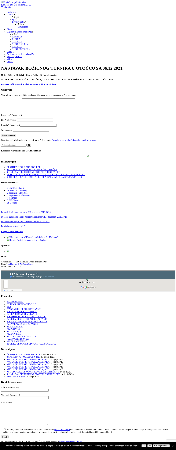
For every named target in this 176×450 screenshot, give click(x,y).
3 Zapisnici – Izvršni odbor (19, 195)
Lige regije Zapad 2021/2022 (19, 32)
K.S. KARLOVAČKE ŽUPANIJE (22, 314)
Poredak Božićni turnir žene (43, 84)
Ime (8, 120)
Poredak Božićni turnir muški (15, 84)
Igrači (14, 19)
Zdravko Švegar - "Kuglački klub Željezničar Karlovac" (33, 237)
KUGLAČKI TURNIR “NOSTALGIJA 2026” (28, 359)
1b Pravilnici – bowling (17, 190)
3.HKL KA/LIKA (20, 44)
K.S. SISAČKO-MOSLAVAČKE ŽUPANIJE (27, 321)
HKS (9, 306)
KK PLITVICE (13, 329)
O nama (10, 14)
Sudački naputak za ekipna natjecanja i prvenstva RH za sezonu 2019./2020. (34, 217)
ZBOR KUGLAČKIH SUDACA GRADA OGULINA (31, 344)
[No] (172, 446)
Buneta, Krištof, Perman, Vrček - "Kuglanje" (28, 240)
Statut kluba (23, 27)
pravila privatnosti (62, 429)
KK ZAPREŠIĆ (14, 334)
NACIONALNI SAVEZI (18, 339)
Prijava (79, 442)
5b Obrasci (12, 203)
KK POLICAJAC (15, 331)
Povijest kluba (18, 22)
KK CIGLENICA (15, 326)
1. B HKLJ (17, 37)
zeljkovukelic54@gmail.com (20, 264)
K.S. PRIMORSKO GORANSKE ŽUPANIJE (27, 319)
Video (9, 59)
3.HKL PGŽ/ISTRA (21, 49)
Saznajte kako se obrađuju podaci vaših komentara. (74, 140)
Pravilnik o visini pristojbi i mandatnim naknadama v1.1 (25, 221)
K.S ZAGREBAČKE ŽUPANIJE (22, 311)
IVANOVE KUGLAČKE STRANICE (24, 309)
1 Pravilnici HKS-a (15, 188)
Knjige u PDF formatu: (12, 231)
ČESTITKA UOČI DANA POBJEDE (24, 167)
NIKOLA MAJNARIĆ (17, 341)
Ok (144, 446)
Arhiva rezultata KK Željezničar (21, 54)
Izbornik (7, 7)
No (149, 446)
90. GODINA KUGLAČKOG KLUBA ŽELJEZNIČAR (32, 169)
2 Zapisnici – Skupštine (17, 193)
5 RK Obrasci (13, 200)
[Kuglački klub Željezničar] (13, 2)
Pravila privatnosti (67, 442)
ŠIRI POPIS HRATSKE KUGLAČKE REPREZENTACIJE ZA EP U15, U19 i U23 (44, 177)
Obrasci (10, 29)
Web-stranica (6, 130)
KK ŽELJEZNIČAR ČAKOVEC (22, 336)
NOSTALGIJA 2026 (16, 377)
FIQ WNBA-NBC (15, 301)
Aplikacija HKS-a (14, 56)
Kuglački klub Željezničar (12, 5)
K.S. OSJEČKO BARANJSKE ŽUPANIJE (26, 316)
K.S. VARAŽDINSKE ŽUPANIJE (22, 324)
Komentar (11, 115)
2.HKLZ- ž (17, 41)
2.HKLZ (16, 39)
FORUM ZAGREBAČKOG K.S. (22, 304)
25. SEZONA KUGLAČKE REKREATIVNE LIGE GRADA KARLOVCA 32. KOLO (46, 174)
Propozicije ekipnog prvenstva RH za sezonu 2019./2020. (26, 212)
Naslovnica (11, 12)
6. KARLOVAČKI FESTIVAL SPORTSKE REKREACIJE (33, 172)
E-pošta (10, 125)
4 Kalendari (12, 198)
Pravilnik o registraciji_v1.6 (13, 226)
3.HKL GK (17, 46)
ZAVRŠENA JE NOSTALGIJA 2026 (23, 357)
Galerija (10, 51)
